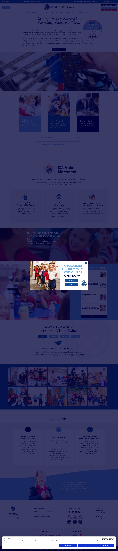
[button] (86, 263)
